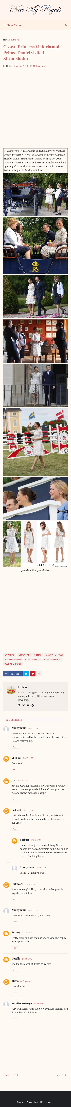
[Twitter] (26, 673)
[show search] (66, 25)
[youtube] (28, 705)
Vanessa (16, 757)
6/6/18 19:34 (25, 981)
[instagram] (19, 705)
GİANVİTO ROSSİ (54, 654)
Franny (16, 932)
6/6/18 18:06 (27, 933)
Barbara (24, 839)
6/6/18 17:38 (30, 884)
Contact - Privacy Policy (28, 1102)
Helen (22, 687)
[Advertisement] (35, 108)
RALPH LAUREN (13, 659)
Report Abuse (47, 1102)
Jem (14, 780)
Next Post (61, 1075)
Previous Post (11, 1075)
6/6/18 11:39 (33, 728)
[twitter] (23, 705)
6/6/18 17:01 (28, 810)
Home (6, 40)
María (15, 981)
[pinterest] (33, 705)
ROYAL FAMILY (32, 659)
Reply (15, 747)
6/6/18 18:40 (27, 959)
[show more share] (39, 673)
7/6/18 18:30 (39, 1003)
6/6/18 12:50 (23, 780)
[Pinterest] (33, 673)
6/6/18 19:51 (36, 840)
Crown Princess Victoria (30, 654)
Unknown (17, 884)
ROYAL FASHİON (52, 659)
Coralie (16, 958)
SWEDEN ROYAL (13, 664)
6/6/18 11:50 (28, 758)
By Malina (15, 40)
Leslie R (16, 810)
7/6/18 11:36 (41, 868)
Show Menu (14, 24)
